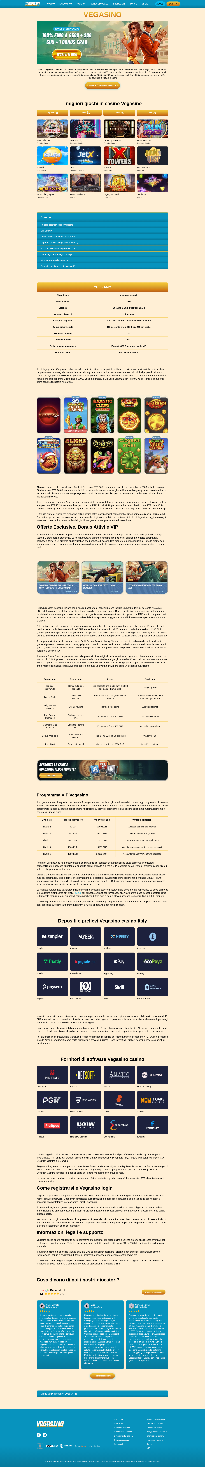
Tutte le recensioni (102, 1376)
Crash (117, 113)
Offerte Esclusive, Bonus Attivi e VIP (58, 236)
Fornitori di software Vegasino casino (58, 248)
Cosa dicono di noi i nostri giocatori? (58, 266)
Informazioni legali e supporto (54, 260)
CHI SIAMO (46, 231)
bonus (78, 893)
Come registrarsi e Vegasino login (56, 254)
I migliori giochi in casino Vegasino (57, 225)
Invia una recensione (153, 1292)
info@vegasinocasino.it (157, 1432)
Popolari (50, 113)
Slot (150, 113)
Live (84, 113)
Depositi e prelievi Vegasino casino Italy (59, 242)
